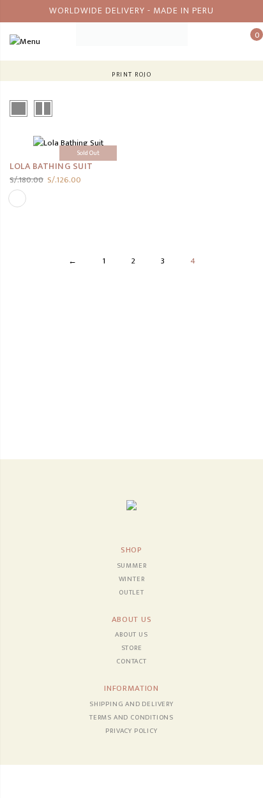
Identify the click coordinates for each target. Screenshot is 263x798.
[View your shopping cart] (247, 41)
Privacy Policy (131, 731)
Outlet (131, 592)
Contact (131, 661)
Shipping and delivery (131, 704)
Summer (132, 566)
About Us (131, 634)
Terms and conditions (131, 717)
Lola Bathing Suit (51, 166)
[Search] (227, 41)
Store (131, 648)
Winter (132, 579)
